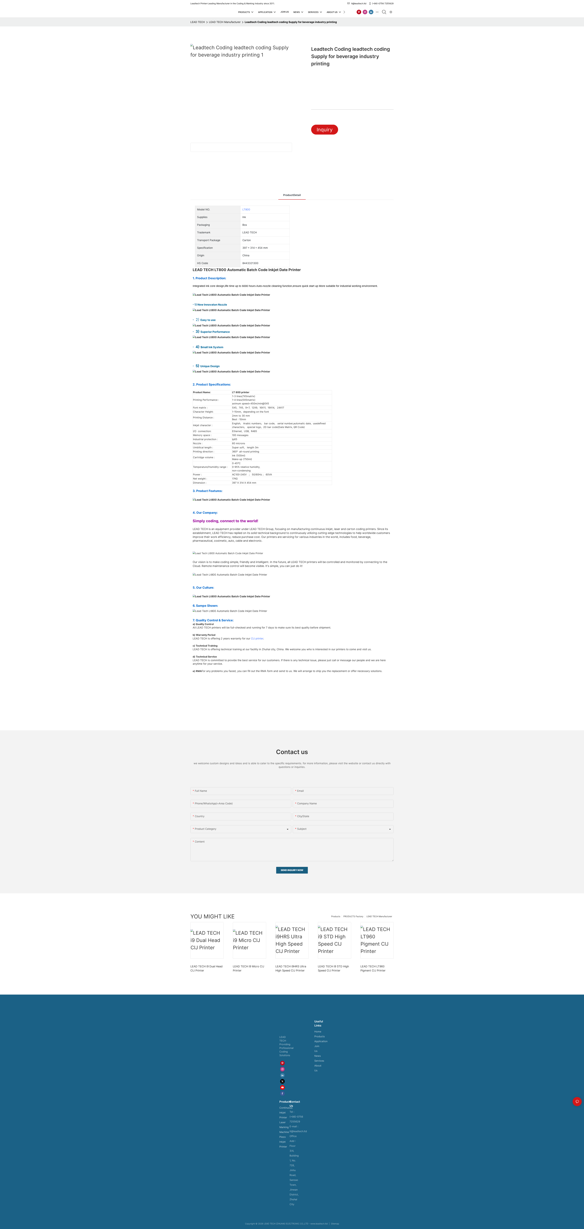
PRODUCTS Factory (353, 916)
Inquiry (325, 130)
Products (335, 916)
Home (317, 1031)
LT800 (246, 209)
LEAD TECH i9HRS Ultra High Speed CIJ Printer (290, 968)
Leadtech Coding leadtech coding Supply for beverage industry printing (291, 22)
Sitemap (334, 1223)
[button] (344, 12)
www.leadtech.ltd (319, 1223)
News (317, 1055)
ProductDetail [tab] (292, 195)
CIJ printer (257, 638)
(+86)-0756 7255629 (383, 3)
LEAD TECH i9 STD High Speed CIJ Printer (333, 968)
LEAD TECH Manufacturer (225, 22)
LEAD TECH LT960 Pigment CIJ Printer (373, 968)
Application (320, 1041)
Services (319, 1060)
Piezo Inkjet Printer (283, 1141)
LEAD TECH (197, 22)
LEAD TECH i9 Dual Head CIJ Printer (206, 968)
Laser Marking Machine (284, 1127)
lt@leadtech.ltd (358, 3)
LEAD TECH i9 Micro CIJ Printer (248, 968)
